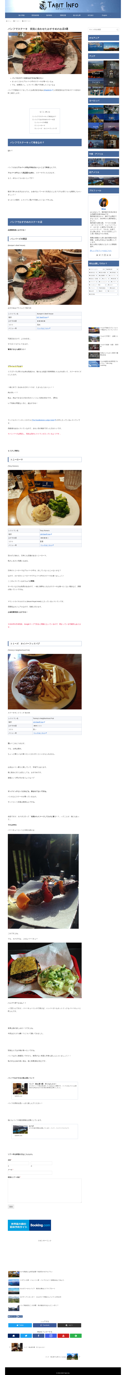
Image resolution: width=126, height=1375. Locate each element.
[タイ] (111, 65)
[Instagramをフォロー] (51, 1336)
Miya (104, 209)
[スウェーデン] (96, 135)
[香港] (111, 82)
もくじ (42, 112)
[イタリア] (111, 135)
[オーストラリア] (111, 46)
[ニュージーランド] (96, 46)
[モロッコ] (96, 162)
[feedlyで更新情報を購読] (76, 1336)
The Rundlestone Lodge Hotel (43, 420)
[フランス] (111, 127)
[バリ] (111, 73)
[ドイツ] (111, 118)
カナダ (20, 1316)
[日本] (111, 91)
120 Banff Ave (38, 722)
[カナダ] (96, 181)
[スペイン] (111, 109)
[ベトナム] (96, 65)
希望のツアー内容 (14, 1177)
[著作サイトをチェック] (14, 1336)
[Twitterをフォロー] (26, 1336)
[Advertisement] (45, 1255)
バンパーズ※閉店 (42, 122)
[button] (69, 1325)
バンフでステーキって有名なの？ (45, 116)
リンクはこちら (43, 328)
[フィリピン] (96, 82)
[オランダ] (111, 144)
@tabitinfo (47, 90)
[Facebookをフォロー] (38, 1336)
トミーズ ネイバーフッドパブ (46, 128)
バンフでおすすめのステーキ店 (44, 119)
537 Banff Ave (42, 317)
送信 (11, 1207)
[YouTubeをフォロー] (63, 1336)
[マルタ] (96, 109)
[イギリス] (96, 118)
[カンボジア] (96, 73)
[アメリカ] (111, 181)
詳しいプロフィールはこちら (101, 251)
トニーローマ (40, 125)
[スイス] (96, 144)
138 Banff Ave (45, 534)
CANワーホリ (12, 1316)
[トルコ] (111, 162)
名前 (10, 1160)
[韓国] (96, 91)
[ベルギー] (96, 127)
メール (10, 1169)
